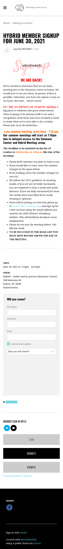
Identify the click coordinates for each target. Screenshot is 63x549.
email (23, 532)
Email (9, 331)
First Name (12, 307)
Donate (31, 453)
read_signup (11, 402)
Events (31, 467)
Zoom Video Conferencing (26, 206)
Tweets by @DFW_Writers (17, 476)
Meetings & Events (22, 23)
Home (6, 23)
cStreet (37, 543)
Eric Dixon (26, 49)
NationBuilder (29, 539)
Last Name (11, 319)
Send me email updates (21, 344)
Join (31, 440)
